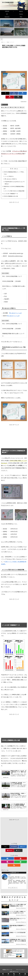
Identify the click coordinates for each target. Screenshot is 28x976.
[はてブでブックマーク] (17, 598)
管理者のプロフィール (7, 969)
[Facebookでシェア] (5, 598)
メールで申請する (9, 176)
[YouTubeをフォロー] (20, 858)
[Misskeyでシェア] (23, 594)
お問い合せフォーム (14, 971)
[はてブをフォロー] (7, 858)
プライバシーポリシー (20, 969)
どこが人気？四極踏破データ (11, 193)
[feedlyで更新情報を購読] (15, 888)
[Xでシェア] (5, 594)
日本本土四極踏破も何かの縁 (11, 196)
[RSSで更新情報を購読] (14, 865)
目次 (12, 168)
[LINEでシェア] (23, 598)
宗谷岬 (8, 107)
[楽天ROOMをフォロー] (7, 861)
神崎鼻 (12, 107)
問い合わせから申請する (11, 179)
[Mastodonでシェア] (11, 594)
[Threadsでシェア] (11, 598)
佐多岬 (23, 107)
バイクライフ (5, 104)
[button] (18, 97)
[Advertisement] (14, 59)
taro (9, 874)
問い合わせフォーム (14, 313)
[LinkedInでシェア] (14, 602)
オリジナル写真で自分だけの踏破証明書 (14, 191)
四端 (3, 107)
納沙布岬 (17, 107)
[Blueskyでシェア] (17, 594)
